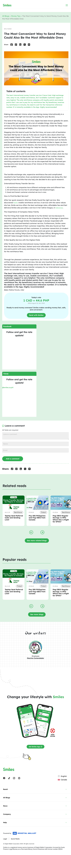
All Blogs (6, 16)
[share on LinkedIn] (20, 44)
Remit (5, 789)
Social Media (15, 839)
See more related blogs (37, 540)
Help (5, 822)
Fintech (43, 512)
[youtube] (19, 778)
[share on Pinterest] (15, 44)
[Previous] (31, 532)
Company (7, 814)
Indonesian (59, 208)
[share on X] (24, 44)
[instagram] (14, 778)
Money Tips (16, 16)
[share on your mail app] (29, 44)
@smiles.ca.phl (7, 387)
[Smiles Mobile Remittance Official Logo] (7, 5)
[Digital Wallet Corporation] (24, 833)
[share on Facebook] (11, 44)
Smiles (15, 203)
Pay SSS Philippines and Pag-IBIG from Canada (37, 518)
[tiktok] (9, 778)
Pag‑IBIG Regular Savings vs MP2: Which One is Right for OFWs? (61, 519)
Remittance (18, 512)
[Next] (42, 532)
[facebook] (4, 778)
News (5, 806)
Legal (5, 839)
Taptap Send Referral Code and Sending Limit (14, 518)
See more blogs (36, 614)
